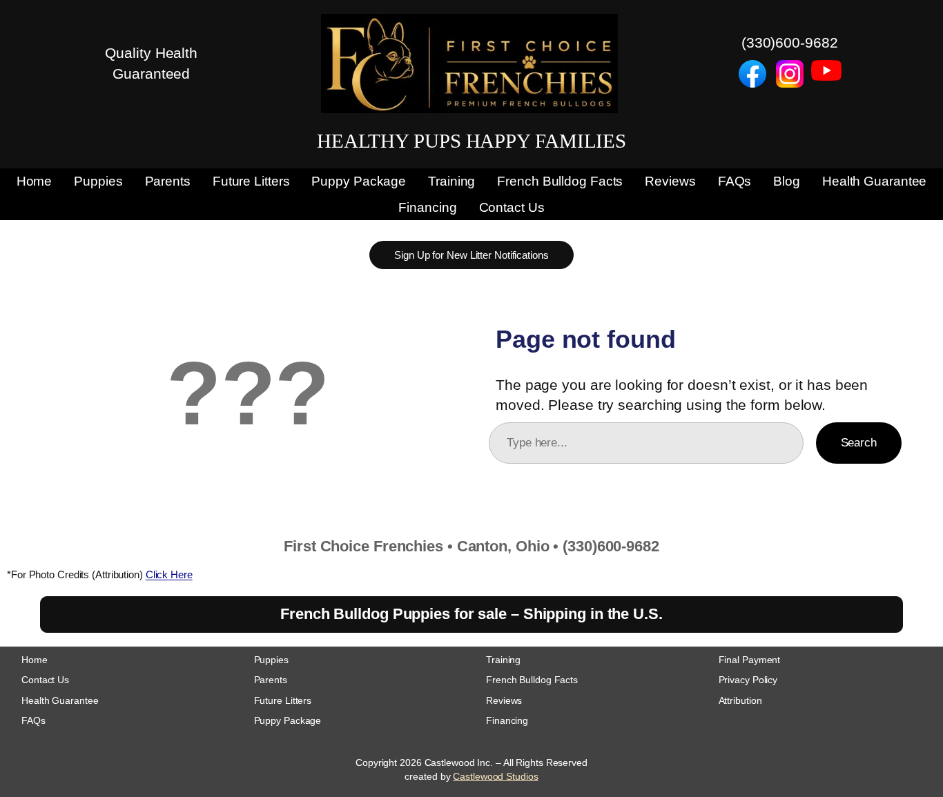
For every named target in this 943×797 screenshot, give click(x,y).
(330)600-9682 (789, 42)
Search (859, 442)
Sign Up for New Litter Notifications (471, 255)
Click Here (169, 574)
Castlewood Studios (495, 776)
